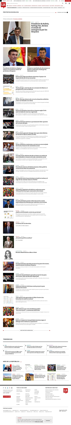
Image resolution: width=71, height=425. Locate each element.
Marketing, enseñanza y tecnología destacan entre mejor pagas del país (57, 352)
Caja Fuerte (27, 391)
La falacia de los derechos (23, 223)
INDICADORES (57, 5)
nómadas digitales (26, 7)
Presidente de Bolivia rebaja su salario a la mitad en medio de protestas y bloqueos (12, 69)
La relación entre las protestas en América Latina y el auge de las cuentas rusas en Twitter (32, 178)
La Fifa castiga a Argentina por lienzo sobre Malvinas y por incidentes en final (61, 368)
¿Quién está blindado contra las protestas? (28, 212)
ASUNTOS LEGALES (45, 5)
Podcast (17, 401)
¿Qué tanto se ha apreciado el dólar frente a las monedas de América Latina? (30, 298)
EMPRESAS (19, 5)
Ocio (35, 400)
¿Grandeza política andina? (24, 238)
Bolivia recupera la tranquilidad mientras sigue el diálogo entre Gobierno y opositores (31, 320)
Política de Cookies (39, 421)
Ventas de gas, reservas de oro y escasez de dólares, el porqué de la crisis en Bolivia (32, 88)
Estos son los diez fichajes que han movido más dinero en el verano (34, 347)
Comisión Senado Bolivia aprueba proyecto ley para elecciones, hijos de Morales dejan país (31, 275)
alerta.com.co (41, 411)
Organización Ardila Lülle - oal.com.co (63, 411)
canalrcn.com (17, 411)
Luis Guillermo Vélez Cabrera (22, 225)
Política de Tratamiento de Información (52, 396)
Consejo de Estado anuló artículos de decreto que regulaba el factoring (40, 376)
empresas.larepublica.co (24, 410)
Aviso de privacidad (48, 393)
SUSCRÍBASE (67, 0)
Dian (52, 7)
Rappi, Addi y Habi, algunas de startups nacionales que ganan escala (58, 347)
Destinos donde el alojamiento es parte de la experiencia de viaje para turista (36, 352)
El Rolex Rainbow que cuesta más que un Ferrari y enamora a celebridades (14, 347)
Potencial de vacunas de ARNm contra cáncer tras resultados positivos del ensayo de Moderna (13, 352)
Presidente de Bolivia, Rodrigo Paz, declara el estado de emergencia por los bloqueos (40, 28)
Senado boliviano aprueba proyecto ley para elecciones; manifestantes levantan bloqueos (32, 264)
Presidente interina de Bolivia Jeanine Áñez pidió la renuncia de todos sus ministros (31, 167)
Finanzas (18, 397)
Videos (26, 404)
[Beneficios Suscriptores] (66, 3)
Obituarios (27, 400)
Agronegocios (19, 389)
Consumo (18, 393)
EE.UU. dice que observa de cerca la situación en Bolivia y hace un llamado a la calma (32, 99)
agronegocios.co (15, 410)
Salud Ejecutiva (37, 401)
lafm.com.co (36, 411)
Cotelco (55, 7)
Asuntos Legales (19, 391)
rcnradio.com (23, 411)
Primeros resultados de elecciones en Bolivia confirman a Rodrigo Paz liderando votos (38, 69)
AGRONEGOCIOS (34, 5)
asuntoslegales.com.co (7, 410)
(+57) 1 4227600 (6, 392)
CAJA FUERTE (51, 5)
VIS (63, 7)
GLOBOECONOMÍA (27, 5)
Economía (36, 393)
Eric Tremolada (19, 240)
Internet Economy (19, 400)
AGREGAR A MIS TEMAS (62, 12)
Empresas (18, 396)
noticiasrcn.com (29, 411)
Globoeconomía (37, 397)
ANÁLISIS (39, 5)
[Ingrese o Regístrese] (69, 3)
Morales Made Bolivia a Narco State (26, 252)
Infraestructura (28, 399)
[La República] (3, 5)
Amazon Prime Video (46, 7)
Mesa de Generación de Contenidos (51, 389)
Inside (36, 399)
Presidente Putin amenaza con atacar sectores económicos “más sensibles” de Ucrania (17, 368)
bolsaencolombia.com (44, 410)
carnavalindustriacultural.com (8, 411)
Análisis (36, 389)
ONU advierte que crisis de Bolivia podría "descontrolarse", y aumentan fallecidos (28, 309)
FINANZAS (10, 5)
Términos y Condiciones (49, 395)
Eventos (36, 396)
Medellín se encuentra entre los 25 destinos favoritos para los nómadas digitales (62, 377)
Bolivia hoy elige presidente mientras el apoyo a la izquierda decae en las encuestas (31, 77)
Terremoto (60, 7)
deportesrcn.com (48, 411)
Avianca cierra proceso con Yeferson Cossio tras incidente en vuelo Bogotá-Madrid (17, 377)
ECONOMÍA (15, 5)
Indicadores (18, 399)
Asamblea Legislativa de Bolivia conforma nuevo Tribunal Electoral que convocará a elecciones (30, 190)
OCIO (23, 5)
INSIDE (62, 5)
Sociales (18, 404)
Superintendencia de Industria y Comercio (53, 399)
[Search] (62, 3)
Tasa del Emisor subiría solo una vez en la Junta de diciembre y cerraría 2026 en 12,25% (40, 368)
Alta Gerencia (27, 389)
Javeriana (20, 7)
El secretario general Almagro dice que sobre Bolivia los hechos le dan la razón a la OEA (31, 133)
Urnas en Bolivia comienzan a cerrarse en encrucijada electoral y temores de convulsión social (32, 145)
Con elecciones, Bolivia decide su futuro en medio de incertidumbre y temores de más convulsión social (31, 156)
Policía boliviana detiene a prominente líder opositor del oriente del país (32, 122)
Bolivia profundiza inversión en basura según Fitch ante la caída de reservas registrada (31, 111)
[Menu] (7, 5)
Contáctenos (47, 392)
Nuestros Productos (49, 391)
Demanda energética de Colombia (36, 7)
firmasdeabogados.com (34, 410)
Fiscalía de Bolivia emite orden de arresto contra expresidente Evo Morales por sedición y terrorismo (31, 201)
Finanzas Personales (29, 397)
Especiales (27, 396)
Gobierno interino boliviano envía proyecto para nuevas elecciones (30, 286)
